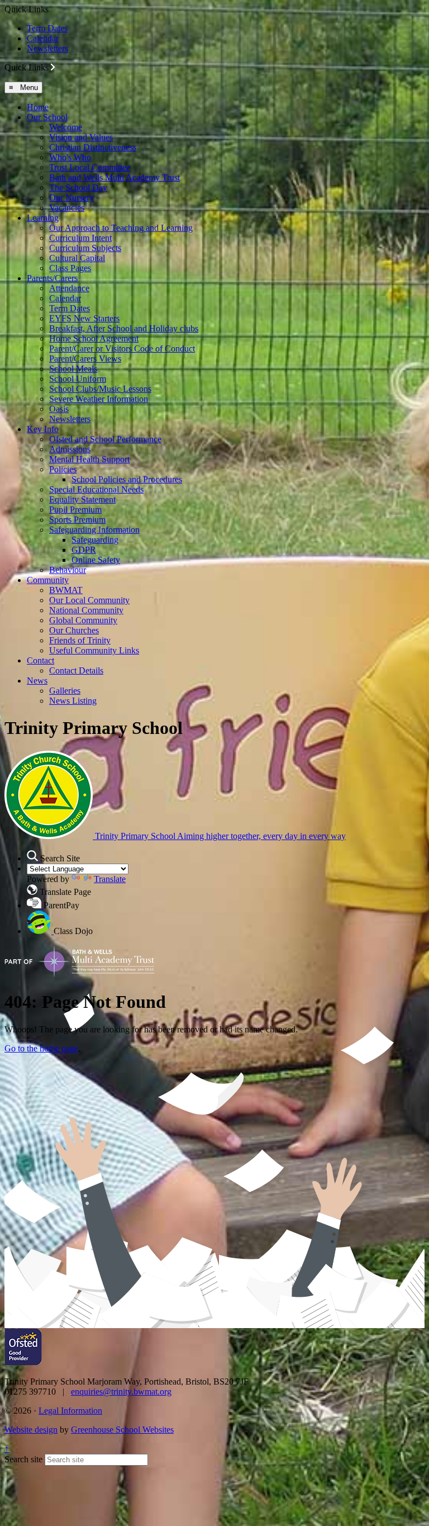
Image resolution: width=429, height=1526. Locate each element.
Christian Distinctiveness (92, 147)
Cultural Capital (77, 258)
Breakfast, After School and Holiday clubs (123, 328)
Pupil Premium (75, 509)
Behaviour (67, 570)
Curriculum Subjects (85, 248)
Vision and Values (81, 137)
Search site (23, 1459)
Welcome (65, 127)
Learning (43, 217)
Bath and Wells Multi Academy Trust (114, 177)
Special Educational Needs (96, 489)
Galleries (64, 690)
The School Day (78, 187)
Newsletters (47, 48)
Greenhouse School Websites (122, 1429)
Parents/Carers (52, 278)
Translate (110, 879)
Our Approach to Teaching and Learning (121, 228)
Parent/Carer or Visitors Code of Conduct (122, 348)
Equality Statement (82, 499)
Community (48, 580)
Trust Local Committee (89, 167)
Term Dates (47, 28)
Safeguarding (95, 539)
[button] (53, 67)
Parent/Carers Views (85, 358)
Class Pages (70, 268)
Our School (47, 117)
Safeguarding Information (94, 529)
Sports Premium (77, 519)
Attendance (69, 288)
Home (38, 107)
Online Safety (96, 560)
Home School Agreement (94, 338)
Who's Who (70, 157)
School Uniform (77, 378)
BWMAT (66, 590)
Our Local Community (89, 600)
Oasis (59, 409)
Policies (63, 469)
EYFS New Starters (84, 318)
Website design (31, 1429)
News (37, 680)
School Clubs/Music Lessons (100, 389)
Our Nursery (71, 197)
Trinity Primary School (219, 836)
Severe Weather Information (98, 399)
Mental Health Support (89, 459)
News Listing (73, 700)
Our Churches (74, 630)
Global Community (83, 620)
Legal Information (70, 1410)
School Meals (73, 368)
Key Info (43, 429)
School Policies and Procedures (127, 479)
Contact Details (76, 670)
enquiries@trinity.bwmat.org (121, 1391)
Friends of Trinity (80, 640)
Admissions (69, 449)
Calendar (43, 38)
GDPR (84, 550)
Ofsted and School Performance (105, 439)
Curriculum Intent (80, 238)
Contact (40, 660)
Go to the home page (41, 1048)
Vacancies (66, 207)
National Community (86, 610)
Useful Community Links (94, 650)
